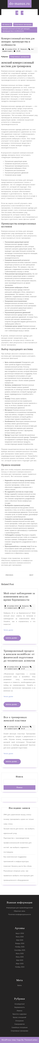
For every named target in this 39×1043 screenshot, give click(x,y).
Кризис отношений (19, 1017)
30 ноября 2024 (10, 49)
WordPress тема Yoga (11, 1040)
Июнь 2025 (20, 957)
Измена (19, 1010)
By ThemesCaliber (29, 1040)
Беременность (19, 1007)
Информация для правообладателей (19, 908)
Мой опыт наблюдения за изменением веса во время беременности (19, 596)
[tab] (16, 13)
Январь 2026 (19, 943)
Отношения (19, 1021)
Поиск (19, 776)
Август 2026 (20, 933)
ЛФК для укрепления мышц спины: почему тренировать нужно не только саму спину (19, 819)
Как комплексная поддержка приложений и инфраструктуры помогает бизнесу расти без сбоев (18, 861)
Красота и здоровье (20, 1014)
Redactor (24, 49)
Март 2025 (20, 963)
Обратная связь (19, 911)
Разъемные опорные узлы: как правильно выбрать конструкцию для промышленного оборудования (18, 875)
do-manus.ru (19, 3)
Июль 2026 (20, 937)
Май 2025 (19, 960)
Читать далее (8, 630)
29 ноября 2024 (12, 606)
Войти (19, 985)
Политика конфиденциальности (19, 914)
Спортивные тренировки (23, 24)
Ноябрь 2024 (19, 967)
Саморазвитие (19, 1024)
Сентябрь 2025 (19, 950)
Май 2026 (19, 940)
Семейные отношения (20, 1027)
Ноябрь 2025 (19, 947)
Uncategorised (19, 1004)
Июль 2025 (20, 953)
